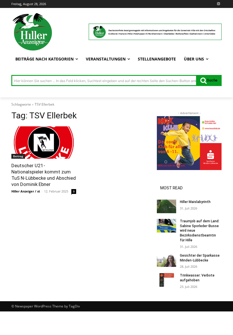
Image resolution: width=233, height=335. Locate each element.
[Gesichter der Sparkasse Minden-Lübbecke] (166, 260)
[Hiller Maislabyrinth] (166, 206)
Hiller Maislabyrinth (195, 202)
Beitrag (18, 156)
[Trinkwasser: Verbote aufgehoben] (166, 280)
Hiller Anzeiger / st (25, 191)
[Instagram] (218, 4)
